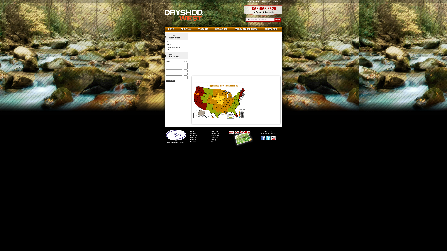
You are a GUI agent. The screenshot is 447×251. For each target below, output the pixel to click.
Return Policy (215, 135)
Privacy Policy (215, 131)
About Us (186, 29)
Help (212, 142)
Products (203, 29)
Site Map (213, 140)
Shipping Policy (215, 133)
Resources (221, 29)
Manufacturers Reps (246, 29)
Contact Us (271, 29)
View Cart (193, 138)
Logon (249, 1)
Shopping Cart (276, 1)
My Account (256, 1)
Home (171, 29)
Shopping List (266, 1)
